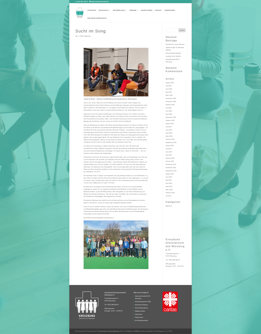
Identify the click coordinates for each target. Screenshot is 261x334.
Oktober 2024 (170, 120)
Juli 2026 (168, 86)
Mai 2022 (169, 180)
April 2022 (169, 183)
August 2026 (170, 83)
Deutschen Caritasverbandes (109, 331)
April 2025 (169, 114)
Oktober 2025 (170, 104)
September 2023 (171, 142)
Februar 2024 (170, 139)
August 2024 (170, 123)
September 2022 (171, 171)
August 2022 (170, 174)
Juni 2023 (169, 152)
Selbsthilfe (103, 10)
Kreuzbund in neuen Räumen (175, 44)
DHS (136, 331)
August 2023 (170, 145)
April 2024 (169, 133)
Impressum (138, 314)
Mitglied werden (140, 311)
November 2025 (171, 101)
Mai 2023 (169, 155)
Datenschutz (139, 317)
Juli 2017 (168, 196)
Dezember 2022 (171, 164)
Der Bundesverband (141, 320)
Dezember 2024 (171, 117)
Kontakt (158, 10)
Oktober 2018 (170, 192)
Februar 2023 (170, 158)
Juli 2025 (168, 108)
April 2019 (169, 186)
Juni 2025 (169, 111)
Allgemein (87, 36)
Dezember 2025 (171, 98)
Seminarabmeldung (141, 308)
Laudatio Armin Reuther (173, 56)
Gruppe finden (146, 10)
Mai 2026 (169, 92)
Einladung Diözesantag (97, 18)
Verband (132, 10)
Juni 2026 (169, 89)
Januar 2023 (170, 161)
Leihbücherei (169, 10)
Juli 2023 (168, 148)
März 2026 (169, 95)
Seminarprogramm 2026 (143, 301)
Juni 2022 (169, 177)
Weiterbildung (119, 10)
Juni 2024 (169, 130)
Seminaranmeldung (141, 305)
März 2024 (169, 136)
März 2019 (169, 189)
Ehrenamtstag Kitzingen (173, 53)
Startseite (91, 10)
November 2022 (171, 167)
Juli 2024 (168, 127)
